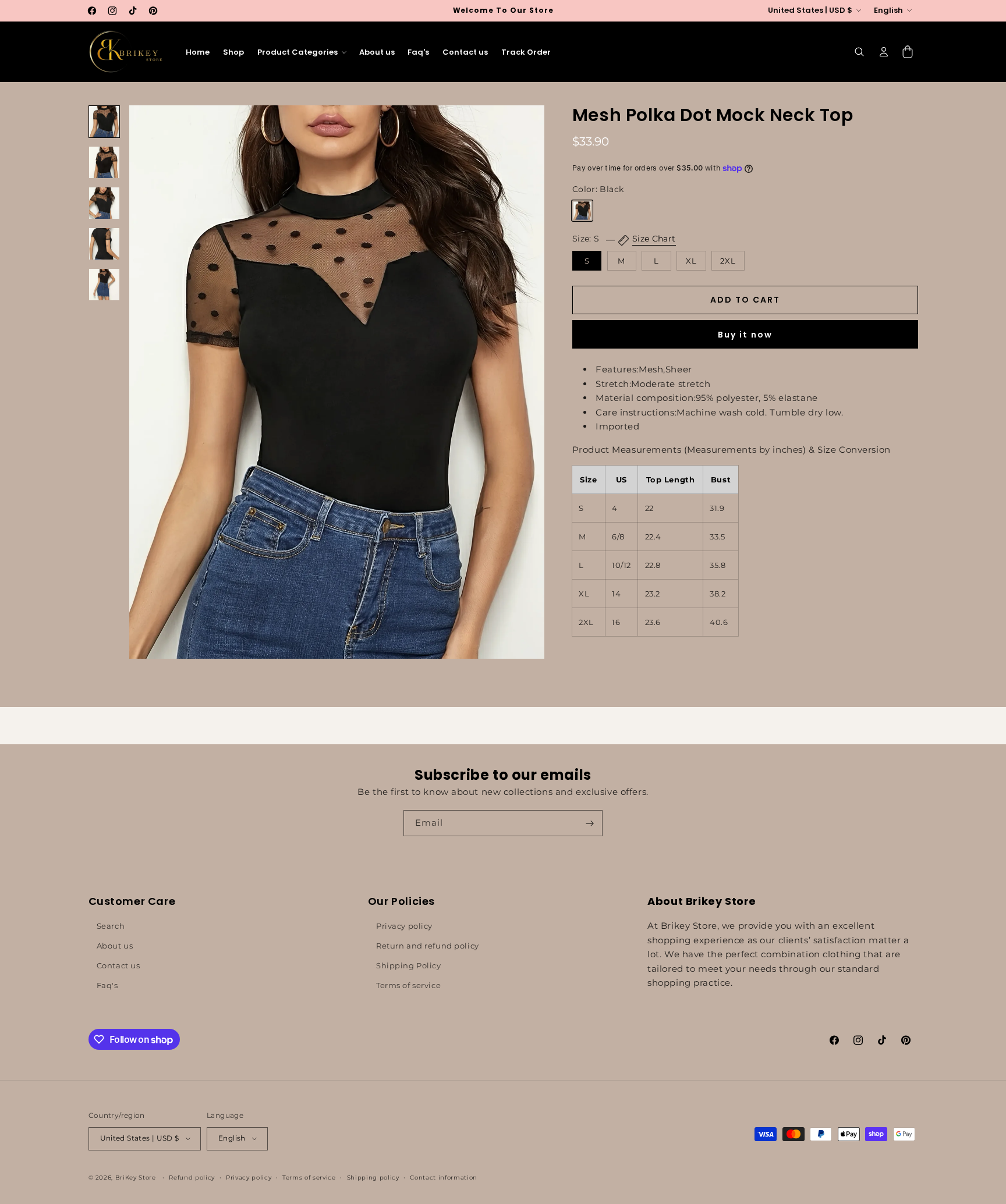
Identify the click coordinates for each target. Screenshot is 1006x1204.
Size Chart (654, 239)
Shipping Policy (408, 965)
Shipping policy (373, 1177)
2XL (728, 260)
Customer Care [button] (132, 901)
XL (691, 260)
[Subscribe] (590, 823)
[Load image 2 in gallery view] (104, 162)
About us (115, 945)
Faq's (107, 985)
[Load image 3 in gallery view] (104, 203)
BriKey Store (135, 1177)
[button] (301, 51)
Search (111, 925)
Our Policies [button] (401, 901)
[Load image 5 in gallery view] (104, 284)
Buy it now (745, 334)
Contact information (443, 1177)
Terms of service (408, 985)
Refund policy (192, 1177)
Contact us (118, 965)
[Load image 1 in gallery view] (104, 121)
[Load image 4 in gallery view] (104, 244)
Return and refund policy (427, 945)
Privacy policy (404, 925)
